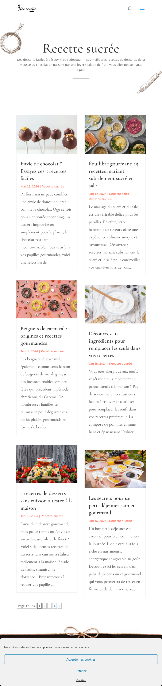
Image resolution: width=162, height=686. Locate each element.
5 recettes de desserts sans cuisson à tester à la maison (46, 500)
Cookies (81, 680)
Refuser (81, 671)
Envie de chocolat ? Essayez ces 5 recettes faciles (43, 171)
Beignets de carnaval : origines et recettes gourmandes (43, 335)
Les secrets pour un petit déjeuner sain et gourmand (112, 505)
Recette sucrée (53, 186)
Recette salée (119, 194)
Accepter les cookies (81, 659)
